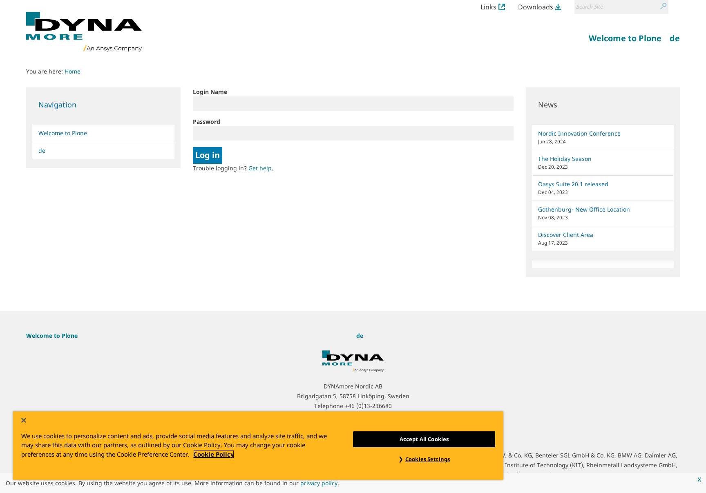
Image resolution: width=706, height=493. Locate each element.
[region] (258, 445)
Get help (260, 168)
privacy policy (318, 483)
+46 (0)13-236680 (368, 406)
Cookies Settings (427, 459)
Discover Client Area (565, 235)
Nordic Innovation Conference (579, 133)
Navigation (57, 104)
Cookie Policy (213, 454)
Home (72, 71)
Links (488, 6)
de (41, 150)
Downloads (535, 6)
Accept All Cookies (424, 439)
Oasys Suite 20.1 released (573, 184)
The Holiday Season (565, 159)
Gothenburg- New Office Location (584, 209)
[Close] (23, 420)
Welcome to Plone (62, 133)
